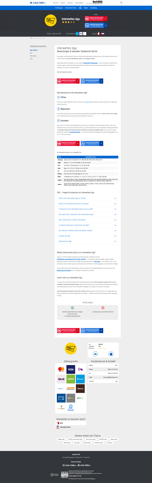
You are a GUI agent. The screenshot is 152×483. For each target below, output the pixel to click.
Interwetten (40, 38)
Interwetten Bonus (70, 8)
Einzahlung (93, 8)
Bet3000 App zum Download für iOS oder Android (71, 259)
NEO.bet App (87, 443)
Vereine (55, 3)
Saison (63, 3)
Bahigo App (61, 439)
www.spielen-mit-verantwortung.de (83, 473)
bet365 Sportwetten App (75, 439)
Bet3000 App (103, 439)
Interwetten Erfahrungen (90, 63)
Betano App (114, 439)
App (80, 8)
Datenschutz (79, 457)
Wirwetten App (98, 443)
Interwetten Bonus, (75, 132)
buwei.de (71, 473)
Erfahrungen (59, 8)
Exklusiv (70, 3)
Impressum (87, 457)
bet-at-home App (90, 439)
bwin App (97, 261)
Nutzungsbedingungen (68, 457)
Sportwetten (79, 3)
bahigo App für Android (64, 270)
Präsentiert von (89, 3)
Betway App (67, 443)
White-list (93, 478)
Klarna (86, 8)
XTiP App (109, 443)
